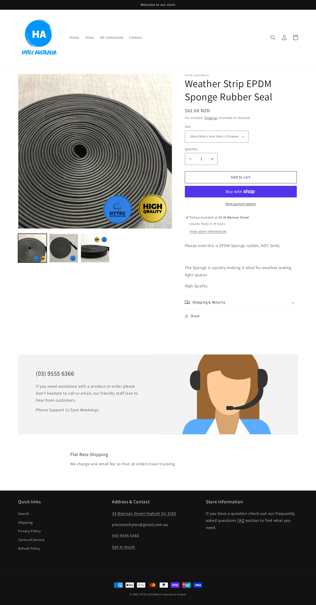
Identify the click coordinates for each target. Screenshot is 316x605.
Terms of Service (31, 539)
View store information (208, 231)
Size (188, 126)
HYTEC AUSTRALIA (150, 594)
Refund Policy (29, 548)
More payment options (241, 204)
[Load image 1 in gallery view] (32, 248)
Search (23, 513)
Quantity (191, 149)
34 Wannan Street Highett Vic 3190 (144, 513)
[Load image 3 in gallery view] (95, 248)
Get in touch (123, 546)
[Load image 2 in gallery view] (63, 248)
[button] (273, 37)
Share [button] (195, 316)
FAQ (241, 520)
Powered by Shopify (174, 594)
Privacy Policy (29, 531)
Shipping (210, 118)
